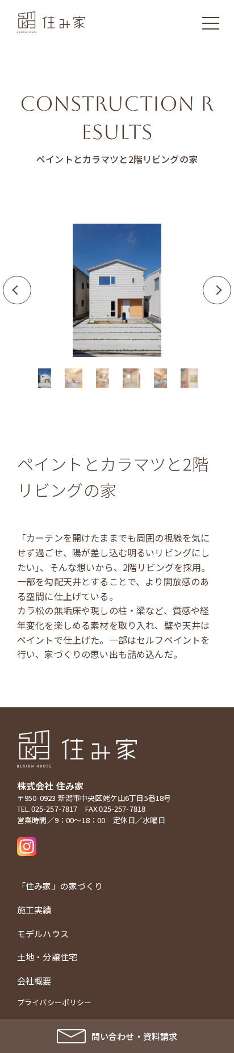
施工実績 (34, 910)
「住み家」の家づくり (60, 886)
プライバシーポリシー (54, 1002)
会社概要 (34, 981)
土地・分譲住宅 (47, 957)
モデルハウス (43, 933)
